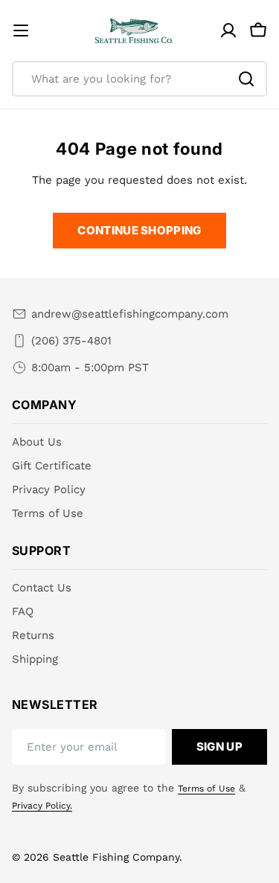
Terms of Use (206, 788)
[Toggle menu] (21, 30)
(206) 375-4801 (71, 340)
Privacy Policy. (42, 805)
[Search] (246, 79)
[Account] (228, 30)
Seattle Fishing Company (116, 857)
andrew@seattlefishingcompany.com (129, 314)
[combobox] (139, 79)
